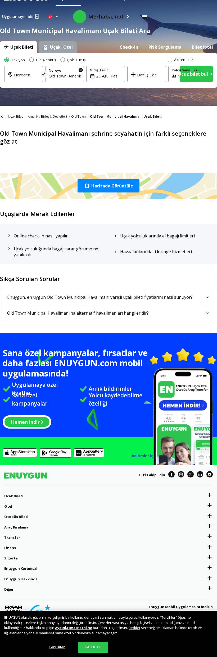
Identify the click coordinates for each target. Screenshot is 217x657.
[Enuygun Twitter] (190, 475)
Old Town (78, 116)
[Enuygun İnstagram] (181, 475)
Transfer (12, 537)
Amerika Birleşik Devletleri (47, 116)
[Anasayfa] (2, 116)
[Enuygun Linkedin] (200, 475)
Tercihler (57, 647)
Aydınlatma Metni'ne (73, 627)
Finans (10, 547)
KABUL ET (93, 647)
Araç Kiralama (16, 527)
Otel (8, 506)
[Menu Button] (144, 16)
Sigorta (11, 558)
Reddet (134, 627)
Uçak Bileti (16, 116)
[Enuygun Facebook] (171, 475)
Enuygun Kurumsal (20, 568)
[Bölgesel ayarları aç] (53, 17)
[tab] (18, 47)
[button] (108, 186)
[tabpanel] (108, 70)
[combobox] (65, 76)
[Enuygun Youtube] (209, 475)
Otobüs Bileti (16, 516)
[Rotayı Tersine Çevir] (44, 75)
